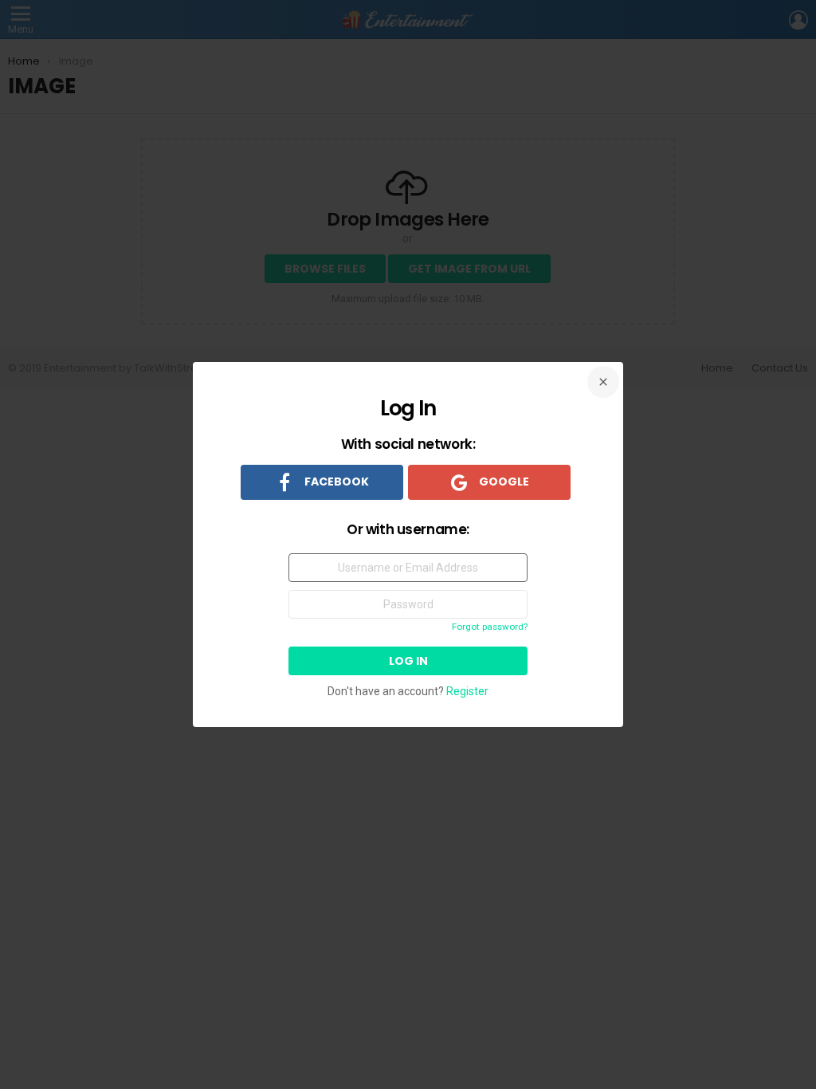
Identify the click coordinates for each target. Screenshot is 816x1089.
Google (503, 481)
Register (467, 691)
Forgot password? (490, 626)
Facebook (335, 481)
